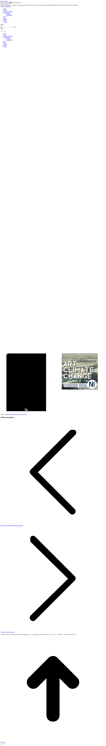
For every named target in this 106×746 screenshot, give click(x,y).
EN (2, 31)
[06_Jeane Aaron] (22, 91)
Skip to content (4, 1)
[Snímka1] (65, 91)
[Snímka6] (22, 222)
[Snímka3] (65, 135)
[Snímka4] (22, 178)
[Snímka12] (22, 352)
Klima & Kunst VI (9, 414)
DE (5, 31)
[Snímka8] (22, 265)
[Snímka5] (65, 178)
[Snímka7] (65, 222)
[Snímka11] (65, 309)
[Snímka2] (22, 135)
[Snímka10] (22, 309)
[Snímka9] (65, 265)
